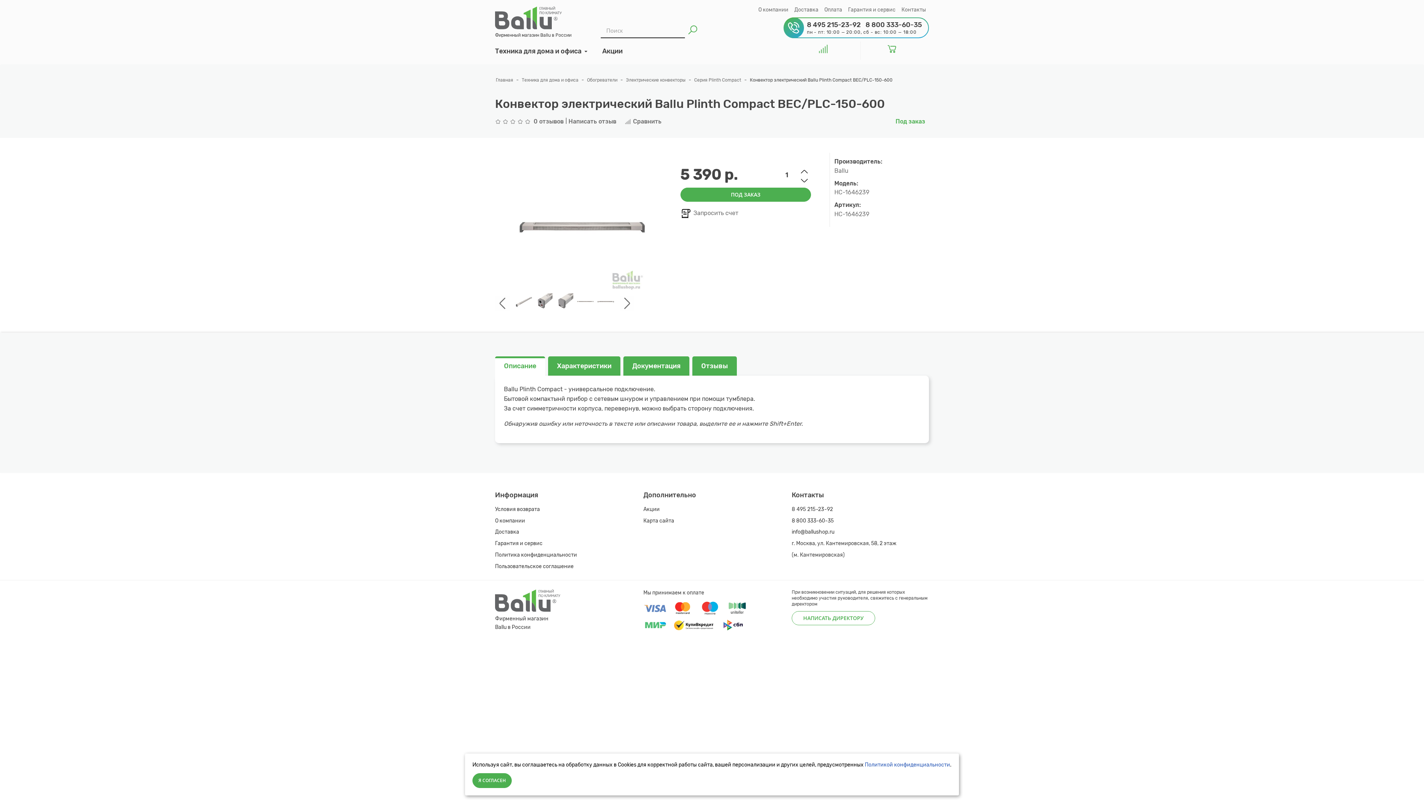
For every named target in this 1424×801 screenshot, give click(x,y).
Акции (651, 509)
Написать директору (833, 618)
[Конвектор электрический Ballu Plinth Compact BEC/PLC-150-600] (523, 301)
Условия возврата (517, 509)
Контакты (913, 10)
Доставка (806, 10)
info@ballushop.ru (813, 532)
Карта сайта (658, 521)
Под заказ (746, 194)
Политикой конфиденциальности (907, 765)
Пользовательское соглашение (534, 566)
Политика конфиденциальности (536, 555)
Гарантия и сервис (872, 10)
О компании (773, 10)
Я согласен (492, 780)
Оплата (833, 10)
